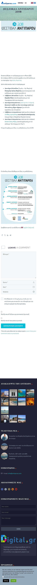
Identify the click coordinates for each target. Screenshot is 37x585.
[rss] (12, 490)
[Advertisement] (18, 55)
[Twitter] (5, 235)
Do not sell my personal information (14, 577)
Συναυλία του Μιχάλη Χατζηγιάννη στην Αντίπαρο (22, 437)
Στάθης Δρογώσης (11, 114)
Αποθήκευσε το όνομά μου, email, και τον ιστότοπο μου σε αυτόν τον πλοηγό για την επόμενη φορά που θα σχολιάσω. (18, 301)
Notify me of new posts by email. (11, 321)
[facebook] (2, 490)
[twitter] (5, 490)
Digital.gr (6, 549)
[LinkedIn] (7, 235)
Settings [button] (6, 580)
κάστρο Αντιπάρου (27, 103)
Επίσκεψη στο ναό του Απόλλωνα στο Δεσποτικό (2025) (21, 447)
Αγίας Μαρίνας (17, 80)
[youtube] (16, 490)
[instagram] (9, 490)
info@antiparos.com (14, 473)
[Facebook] (2, 235)
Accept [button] (13, 580)
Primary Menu (25, 3)
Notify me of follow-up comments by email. (15, 314)
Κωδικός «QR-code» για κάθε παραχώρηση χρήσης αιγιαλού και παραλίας (20, 456)
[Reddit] (10, 235)
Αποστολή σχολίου (13, 326)
